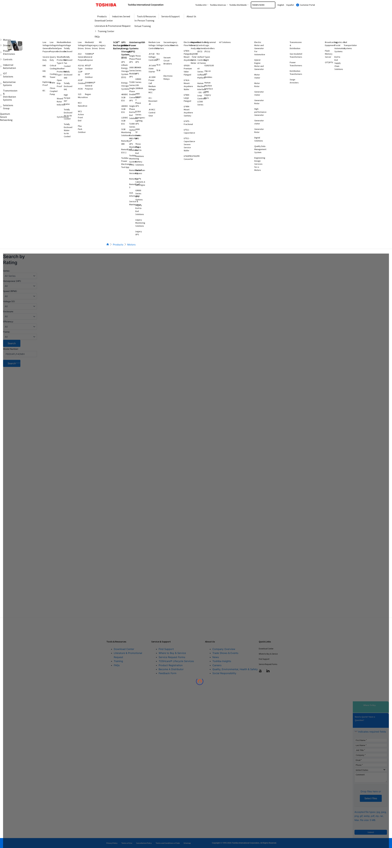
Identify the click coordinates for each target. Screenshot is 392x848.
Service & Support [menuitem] (170, 16)
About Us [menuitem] (191, 16)
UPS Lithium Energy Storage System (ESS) (125, 50)
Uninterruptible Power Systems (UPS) (137, 47)
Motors (131, 244)
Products (118, 244)
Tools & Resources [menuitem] (146, 16)
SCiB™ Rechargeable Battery (120, 45)
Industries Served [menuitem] (121, 16)
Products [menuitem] (102, 16)
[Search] (273, 5)
